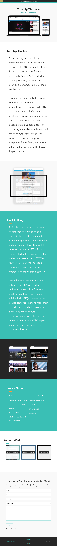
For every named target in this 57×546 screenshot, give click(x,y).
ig (29, 543)
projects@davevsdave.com (28, 542)
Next (48, 186)
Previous (9, 186)
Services (7, 541)
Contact (11, 541)
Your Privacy (12, 528)
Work (14, 541)
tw (27, 543)
